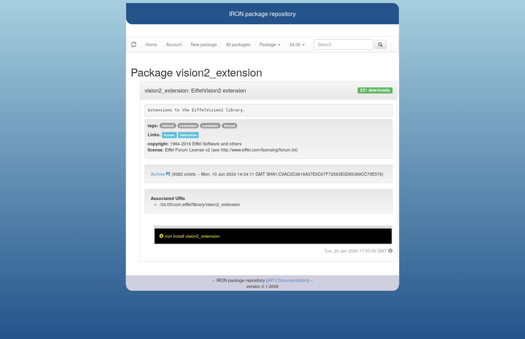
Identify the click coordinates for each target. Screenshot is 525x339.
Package (268, 44)
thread (229, 125)
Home (151, 44)
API (271, 280)
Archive (158, 174)
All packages (238, 44)
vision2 (168, 125)
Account (174, 44)
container (210, 125)
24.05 (296, 44)
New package (204, 44)
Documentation (292, 280)
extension (188, 125)
